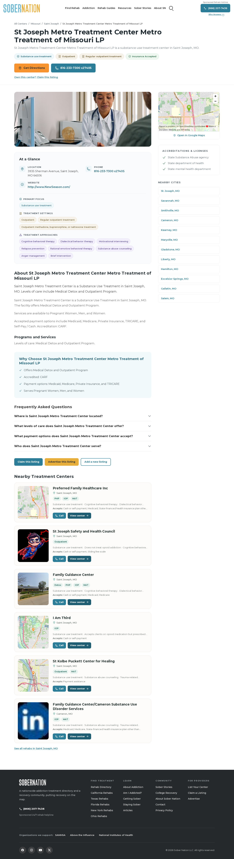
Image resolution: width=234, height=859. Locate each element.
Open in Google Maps (191, 135)
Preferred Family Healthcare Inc (80, 488)
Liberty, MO (168, 259)
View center (77, 515)
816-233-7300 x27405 (75, 68)
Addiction (88, 8)
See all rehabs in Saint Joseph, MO (36, 748)
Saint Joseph (51, 23)
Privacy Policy (164, 810)
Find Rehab (72, 8)
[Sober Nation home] (21, 8)
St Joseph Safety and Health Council (84, 531)
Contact (160, 804)
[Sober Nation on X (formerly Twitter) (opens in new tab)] (49, 850)
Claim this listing (28, 461)
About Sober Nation (168, 798)
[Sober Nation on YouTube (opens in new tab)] (40, 850)
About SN (160, 8)
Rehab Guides (106, 8)
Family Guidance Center (73, 575)
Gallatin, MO (168, 288)
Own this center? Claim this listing (36, 77)
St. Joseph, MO (170, 191)
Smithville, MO (170, 210)
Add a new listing (95, 461)
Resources (124, 8)
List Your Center (198, 787)
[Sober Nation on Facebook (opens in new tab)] (22, 850)
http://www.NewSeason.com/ (49, 187)
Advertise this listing (61, 461)
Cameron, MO (169, 220)
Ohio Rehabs (99, 816)
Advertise (194, 798)
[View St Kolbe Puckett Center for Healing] (33, 675)
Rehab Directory (101, 787)
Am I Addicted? (132, 792)
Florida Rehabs (100, 804)
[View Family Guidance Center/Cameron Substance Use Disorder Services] (33, 720)
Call (61, 515)
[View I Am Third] (33, 632)
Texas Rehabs (99, 798)
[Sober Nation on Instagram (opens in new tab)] (31, 850)
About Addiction (133, 787)
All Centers (20, 23)
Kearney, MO (169, 230)
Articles (128, 810)
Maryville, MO (169, 239)
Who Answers (216, 14)
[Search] (171, 8)
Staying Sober (131, 804)
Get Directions (34, 68)
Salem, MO (167, 298)
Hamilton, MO (169, 269)
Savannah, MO (170, 200)
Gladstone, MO (170, 249)
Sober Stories (142, 8)
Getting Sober (132, 798)
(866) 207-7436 (34, 808)
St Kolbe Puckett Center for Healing (84, 661)
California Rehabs (102, 792)
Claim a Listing (197, 792)
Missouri (35, 23)
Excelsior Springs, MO (174, 278)
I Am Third (62, 618)
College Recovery (166, 792)
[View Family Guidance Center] (33, 589)
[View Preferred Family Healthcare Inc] (33, 502)
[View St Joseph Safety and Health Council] (33, 545)
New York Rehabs (102, 810)
